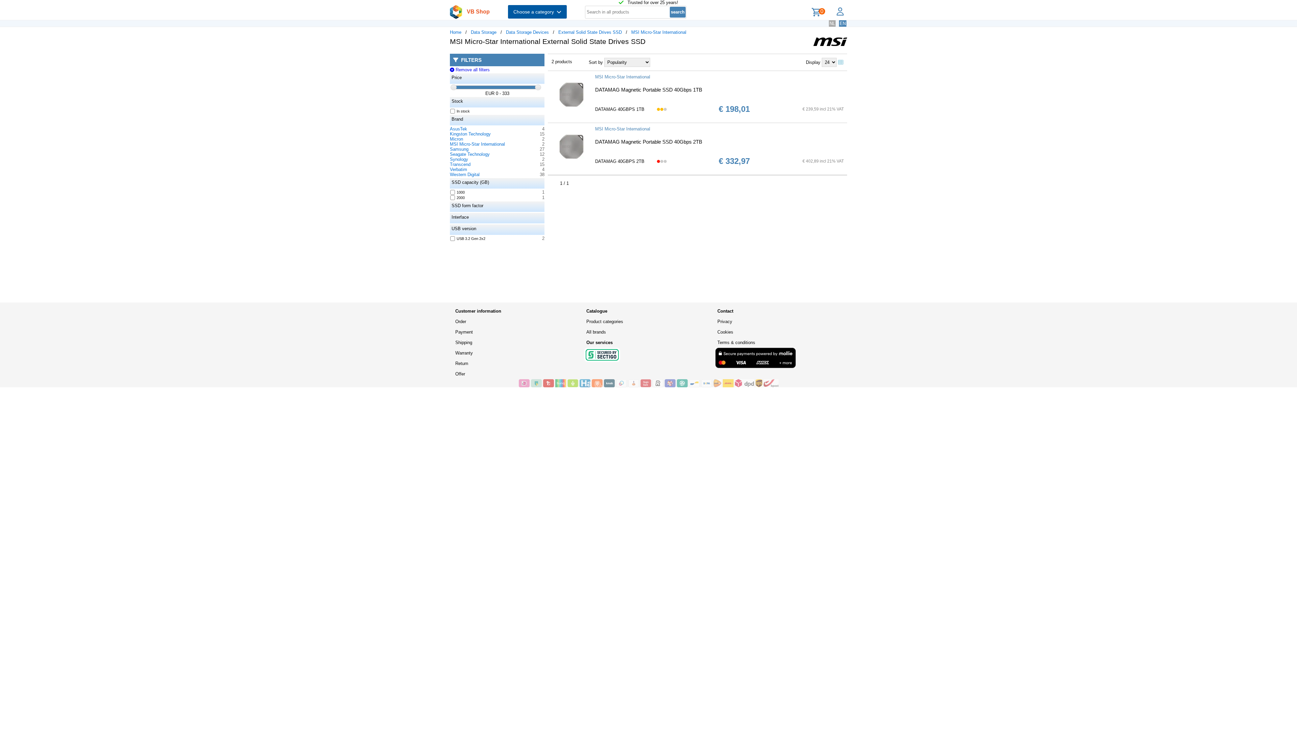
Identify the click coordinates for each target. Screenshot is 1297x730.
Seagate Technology (470, 154)
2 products (562, 61)
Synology (459, 159)
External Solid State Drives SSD (590, 32)
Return (461, 363)
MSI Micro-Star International (658, 32)
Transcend (460, 164)
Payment (464, 332)
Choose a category (535, 12)
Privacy (724, 321)
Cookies (725, 332)
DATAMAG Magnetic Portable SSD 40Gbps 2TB (648, 142)
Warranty (464, 353)
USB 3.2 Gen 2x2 (471, 239)
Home (455, 32)
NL (832, 23)
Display (813, 62)
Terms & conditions (736, 342)
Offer (460, 373)
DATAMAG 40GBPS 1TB (619, 109)
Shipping (463, 342)
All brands (596, 332)
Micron (456, 139)
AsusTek (458, 128)
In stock (463, 111)
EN (843, 23)
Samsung (459, 149)
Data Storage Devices (527, 32)
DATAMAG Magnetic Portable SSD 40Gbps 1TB (648, 90)
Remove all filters (472, 69)
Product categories (604, 321)
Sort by (596, 62)
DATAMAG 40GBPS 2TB (619, 161)
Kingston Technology (470, 134)
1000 (461, 192)
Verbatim (458, 169)
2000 (461, 198)
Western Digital (465, 174)
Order (460, 321)
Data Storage (484, 32)
